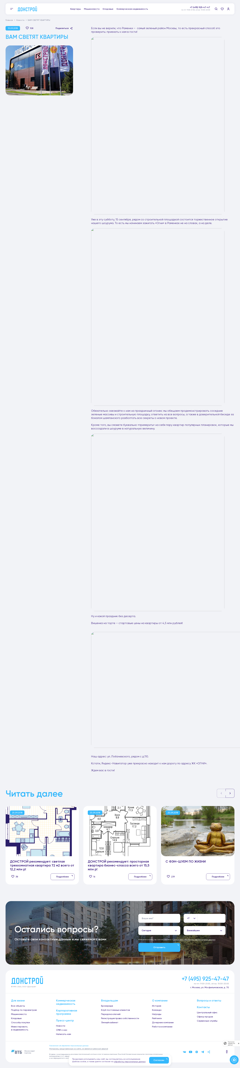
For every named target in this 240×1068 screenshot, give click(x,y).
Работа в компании (162, 1026)
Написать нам (63, 1034)
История (156, 1006)
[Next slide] (230, 793)
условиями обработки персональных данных (194, 939)
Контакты (203, 1007)
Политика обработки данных (231, 1043)
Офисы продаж (205, 1016)
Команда (156, 1010)
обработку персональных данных (130, 1061)
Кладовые (108, 9)
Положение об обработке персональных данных (68, 1046)
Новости (20, 20)
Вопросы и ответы (209, 1000)
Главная (9, 20)
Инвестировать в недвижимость (19, 1028)
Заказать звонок (201, 10)
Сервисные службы (207, 1020)
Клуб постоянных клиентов (115, 1010)
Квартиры (75, 9)
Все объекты (18, 1006)
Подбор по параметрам (24, 1010)
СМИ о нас (61, 1030)
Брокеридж (107, 1006)
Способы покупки (20, 1022)
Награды (156, 1014)
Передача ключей (110, 1014)
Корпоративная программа (66, 1012)
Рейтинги (157, 1018)
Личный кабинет (109, 1022)
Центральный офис (207, 1012)
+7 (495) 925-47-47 (200, 7)
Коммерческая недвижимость (132, 9)
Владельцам (109, 1000)
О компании (160, 1000)
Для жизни (18, 1000)
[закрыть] (238, 1043)
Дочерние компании (163, 1022)
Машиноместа (91, 9)
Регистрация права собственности (120, 1018)
